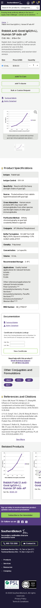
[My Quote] (33, 3)
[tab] (20, 560)
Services (7, 563)
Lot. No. (6, 345)
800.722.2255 (23, 363)
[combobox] (20, 7)
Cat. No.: (6, 492)
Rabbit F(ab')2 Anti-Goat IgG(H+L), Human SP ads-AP (15, 486)
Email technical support (20, 360)
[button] (10, 543)
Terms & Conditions (20, 601)
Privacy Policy (20, 599)
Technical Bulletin (10, 98)
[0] (36, 3)
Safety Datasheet (10, 101)
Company (7, 571)
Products (7, 560)
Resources (7, 567)
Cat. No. (6, 342)
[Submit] (37, 7)
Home (4, 22)
